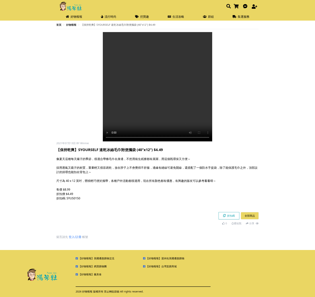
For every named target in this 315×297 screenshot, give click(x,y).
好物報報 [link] (71, 24)
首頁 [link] (58, 24)
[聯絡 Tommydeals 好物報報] (246, 6)
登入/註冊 (75, 237)
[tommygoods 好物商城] (237, 6)
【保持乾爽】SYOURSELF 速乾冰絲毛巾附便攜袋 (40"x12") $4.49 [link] (118, 24)
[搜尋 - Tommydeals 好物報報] (228, 6)
